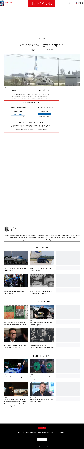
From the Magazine (48, 7)
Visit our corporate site (58, 444)
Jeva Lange (38, 49)
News (41, 41)
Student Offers (73, 7)
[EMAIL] (11, 230)
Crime (44, 38)
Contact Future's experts (30, 432)
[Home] (8, 7)
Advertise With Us (27, 434)
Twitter (62, 240)
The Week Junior (64, 7)
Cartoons (40, 7)
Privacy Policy (54, 432)
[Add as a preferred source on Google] (42, 439)
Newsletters (33, 7)
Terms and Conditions (44, 432)
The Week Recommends (24, 7)
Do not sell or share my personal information (48, 434)
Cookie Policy (62, 432)
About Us (20, 432)
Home (39, 38)
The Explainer (14, 7)
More (56, 7)
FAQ (34, 434)
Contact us (44, 129)
